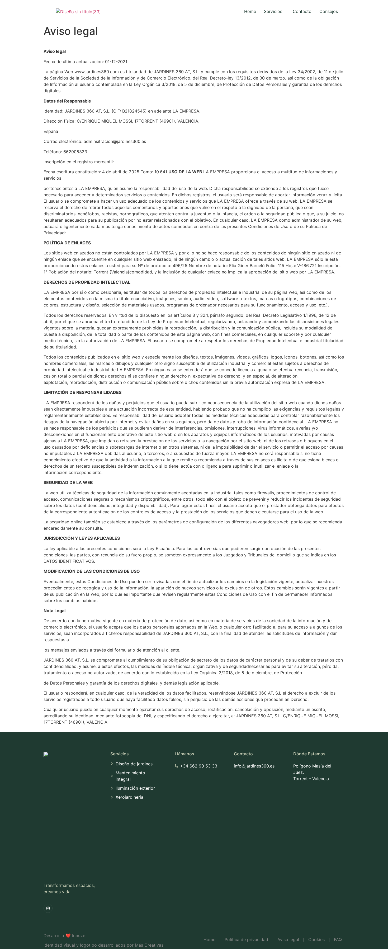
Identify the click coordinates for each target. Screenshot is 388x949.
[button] (274, 11)
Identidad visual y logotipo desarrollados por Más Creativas (103, 945)
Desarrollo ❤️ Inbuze (64, 935)
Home (250, 11)
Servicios (273, 11)
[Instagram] (48, 908)
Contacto (302, 11)
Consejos (328, 11)
